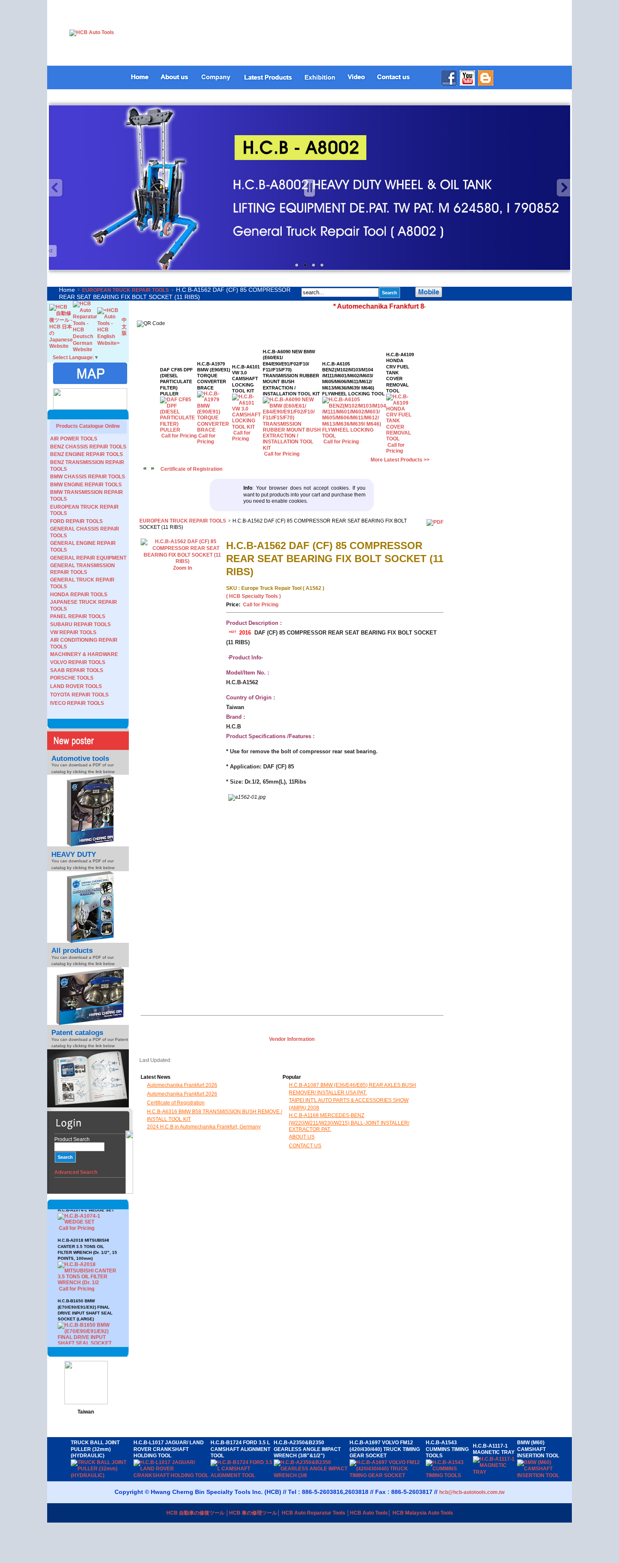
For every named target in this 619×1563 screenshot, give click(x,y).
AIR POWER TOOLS (73, 439)
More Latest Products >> (400, 460)
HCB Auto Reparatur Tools (313, 1513)
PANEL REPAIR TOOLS (77, 616)
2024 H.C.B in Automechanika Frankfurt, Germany (204, 1127)
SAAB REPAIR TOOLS (76, 670)
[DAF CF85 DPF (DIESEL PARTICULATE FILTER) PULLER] (178, 430)
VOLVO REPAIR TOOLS (77, 662)
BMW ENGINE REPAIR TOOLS (86, 485)
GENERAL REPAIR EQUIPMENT (88, 558)
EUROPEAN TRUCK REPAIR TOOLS (125, 290)
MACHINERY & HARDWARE (84, 654)
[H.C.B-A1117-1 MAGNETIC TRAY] (495, 1472)
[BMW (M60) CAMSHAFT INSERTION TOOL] (543, 1475)
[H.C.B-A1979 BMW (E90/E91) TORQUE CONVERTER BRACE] (214, 430)
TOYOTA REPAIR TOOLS (79, 695)
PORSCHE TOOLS (71, 678)
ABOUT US (302, 1137)
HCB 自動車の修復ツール (195, 1513)
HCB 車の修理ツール (253, 1513)
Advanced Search (75, 1172)
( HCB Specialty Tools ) (253, 596)
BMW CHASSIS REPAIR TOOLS (87, 477)
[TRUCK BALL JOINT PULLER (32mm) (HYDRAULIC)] (102, 1475)
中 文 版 (124, 326)
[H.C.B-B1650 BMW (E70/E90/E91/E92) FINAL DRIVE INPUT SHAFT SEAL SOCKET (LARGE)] (88, 1323)
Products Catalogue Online (88, 426)
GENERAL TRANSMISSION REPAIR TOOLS (82, 569)
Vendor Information (292, 1039)
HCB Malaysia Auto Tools (422, 1513)
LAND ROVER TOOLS (76, 686)
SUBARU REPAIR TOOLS (80, 624)
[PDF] (435, 522)
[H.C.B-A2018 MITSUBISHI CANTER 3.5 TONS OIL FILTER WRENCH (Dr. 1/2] (88, 1257)
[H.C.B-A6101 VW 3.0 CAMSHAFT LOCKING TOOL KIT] (247, 427)
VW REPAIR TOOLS (73, 632)
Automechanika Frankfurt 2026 (182, 1085)
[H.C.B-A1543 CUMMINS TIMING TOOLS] (449, 1475)
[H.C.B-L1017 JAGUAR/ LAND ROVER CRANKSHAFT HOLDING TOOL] (171, 1475)
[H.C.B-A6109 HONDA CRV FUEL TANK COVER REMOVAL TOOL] (400, 439)
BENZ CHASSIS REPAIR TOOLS (88, 447)
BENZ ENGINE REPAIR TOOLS (86, 454)
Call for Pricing (76, 1263)
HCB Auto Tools (369, 1513)
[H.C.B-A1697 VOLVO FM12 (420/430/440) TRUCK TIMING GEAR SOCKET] (388, 1475)
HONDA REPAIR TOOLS (78, 594)
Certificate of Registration (191, 469)
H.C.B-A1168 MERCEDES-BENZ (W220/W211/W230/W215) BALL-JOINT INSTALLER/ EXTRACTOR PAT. (349, 1122)
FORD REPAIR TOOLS (76, 521)
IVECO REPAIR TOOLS (77, 703)
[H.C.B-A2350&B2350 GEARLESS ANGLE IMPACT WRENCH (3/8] (312, 1475)
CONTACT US (305, 1146)
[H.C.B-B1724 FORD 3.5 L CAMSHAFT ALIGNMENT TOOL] (242, 1475)
